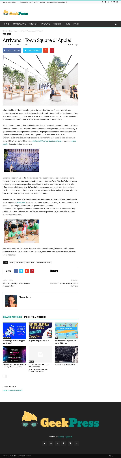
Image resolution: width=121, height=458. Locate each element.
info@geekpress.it (65, 437)
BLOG (68, 24)
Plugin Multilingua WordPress (39, 341)
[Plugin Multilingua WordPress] (40, 331)
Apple (9, 34)
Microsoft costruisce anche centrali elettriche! (64, 284)
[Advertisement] (75, 12)
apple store (20, 262)
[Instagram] (105, 2)
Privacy (111, 456)
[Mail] (108, 2)
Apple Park (21, 202)
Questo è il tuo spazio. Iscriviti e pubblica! (32, 2)
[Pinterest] (111, 2)
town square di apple (43, 262)
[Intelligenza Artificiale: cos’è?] (66, 354)
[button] (115, 24)
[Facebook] (102, 2)
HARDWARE (45, 24)
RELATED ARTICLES (12, 317)
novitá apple (30, 262)
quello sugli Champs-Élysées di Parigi (46, 141)
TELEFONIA (57, 24)
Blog (4, 34)
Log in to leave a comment (12, 390)
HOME (6, 24)
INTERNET (33, 24)
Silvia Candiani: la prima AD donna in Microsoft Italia (16, 284)
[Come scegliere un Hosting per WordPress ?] (14, 331)
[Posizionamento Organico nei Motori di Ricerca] (66, 331)
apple (11, 262)
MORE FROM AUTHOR (35, 317)
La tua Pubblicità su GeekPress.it (57, 2)
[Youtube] (117, 2)
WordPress (6, 337)
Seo (56, 337)
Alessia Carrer (10, 45)
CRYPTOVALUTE (19, 24)
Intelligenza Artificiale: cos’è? (65, 364)
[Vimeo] (114, 2)
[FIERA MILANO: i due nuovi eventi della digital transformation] (14, 354)
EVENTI (76, 24)
